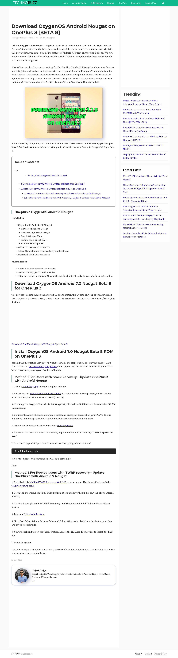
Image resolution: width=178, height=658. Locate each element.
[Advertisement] (56, 16)
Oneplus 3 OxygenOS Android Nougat (49, 176)
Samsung (135, 3)
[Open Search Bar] (162, 3)
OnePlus (122, 3)
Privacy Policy (160, 654)
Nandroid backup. (35, 514)
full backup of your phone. (43, 366)
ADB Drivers (97, 3)
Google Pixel (151, 3)
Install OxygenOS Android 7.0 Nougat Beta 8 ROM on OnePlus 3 (54, 189)
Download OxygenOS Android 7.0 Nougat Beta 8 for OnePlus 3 (54, 184)
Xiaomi (110, 3)
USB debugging (30, 386)
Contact (148, 654)
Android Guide (79, 3)
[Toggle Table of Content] (16, 170)
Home (65, 3)
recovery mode (65, 425)
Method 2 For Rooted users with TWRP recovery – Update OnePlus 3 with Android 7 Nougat (68, 198)
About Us (139, 654)
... (33, 579)
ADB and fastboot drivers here (45, 393)
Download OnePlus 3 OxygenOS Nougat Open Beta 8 (39, 344)
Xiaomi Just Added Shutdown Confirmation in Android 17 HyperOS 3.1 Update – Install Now (144, 189)
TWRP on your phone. (23, 485)
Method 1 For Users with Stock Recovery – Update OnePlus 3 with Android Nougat (64, 193)
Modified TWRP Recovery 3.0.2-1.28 (48, 482)
